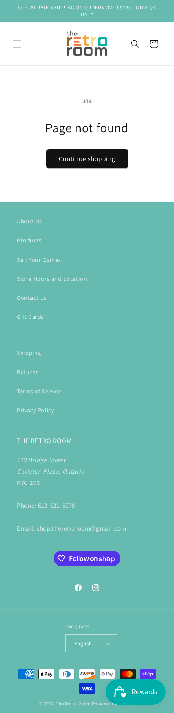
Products (29, 240)
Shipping (29, 352)
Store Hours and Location (52, 279)
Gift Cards (30, 317)
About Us (29, 221)
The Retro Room (73, 704)
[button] (17, 44)
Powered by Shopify (114, 704)
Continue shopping (87, 159)
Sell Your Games (39, 260)
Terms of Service (39, 391)
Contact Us (32, 298)
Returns (27, 372)
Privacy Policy (35, 410)
